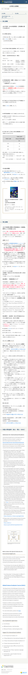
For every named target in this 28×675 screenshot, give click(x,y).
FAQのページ (16, 174)
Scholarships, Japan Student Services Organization (12, 654)
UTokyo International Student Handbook (13, 640)
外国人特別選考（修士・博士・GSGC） (6, 17)
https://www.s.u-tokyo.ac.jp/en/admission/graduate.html (13, 523)
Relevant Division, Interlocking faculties (13, 629)
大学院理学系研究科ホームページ (16, 243)
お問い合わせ (3, 669)
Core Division (7, 623)
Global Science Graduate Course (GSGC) (14, 585)
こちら (6, 39)
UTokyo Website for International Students (14, 638)
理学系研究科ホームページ (9, 172)
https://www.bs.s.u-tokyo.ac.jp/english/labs (14, 516)
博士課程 (16, 13)
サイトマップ (9, 669)
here (7, 502)
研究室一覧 (16, 181)
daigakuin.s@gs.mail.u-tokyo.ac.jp (14, 414)
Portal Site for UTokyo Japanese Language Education (13, 650)
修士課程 (3, 13)
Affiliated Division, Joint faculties (11, 626)
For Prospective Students (10, 635)
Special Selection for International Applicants (13, 442)
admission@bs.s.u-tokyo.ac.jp (18, 349)
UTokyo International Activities (11, 643)
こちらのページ (7, 179)
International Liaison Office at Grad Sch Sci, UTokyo (14, 646)
